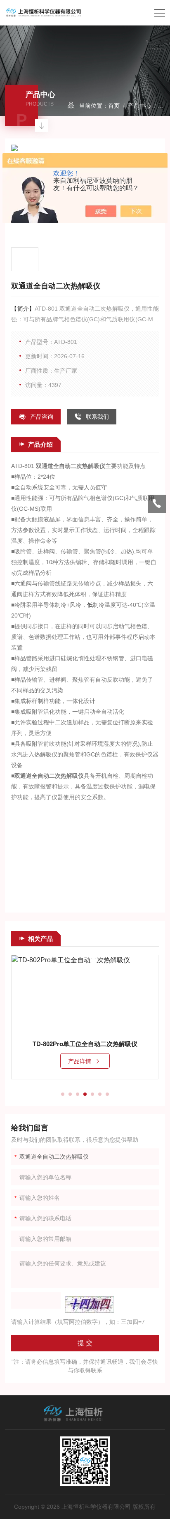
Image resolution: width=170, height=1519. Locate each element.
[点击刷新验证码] (89, 1304)
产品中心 (139, 105)
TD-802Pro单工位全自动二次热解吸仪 (85, 1043)
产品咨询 (41, 416)
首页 (114, 105)
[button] (62, 1094)
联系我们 (97, 416)
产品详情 (79, 1061)
